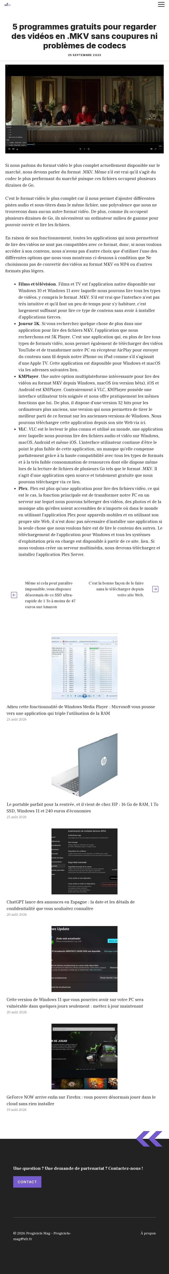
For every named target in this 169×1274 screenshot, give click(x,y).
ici (142, 423)
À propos (148, 1233)
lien (73, 370)
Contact (27, 1182)
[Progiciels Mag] (7, 4)
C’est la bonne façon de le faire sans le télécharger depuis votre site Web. (116, 589)
